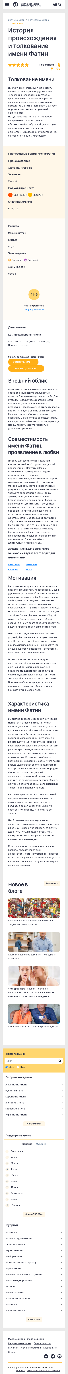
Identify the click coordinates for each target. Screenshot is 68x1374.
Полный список (34, 1123)
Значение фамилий (30, 1347)
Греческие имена (15, 1108)
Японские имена (14, 1102)
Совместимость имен (18, 1298)
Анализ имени (50, 1347)
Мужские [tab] (41, 1143)
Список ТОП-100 (33, 1214)
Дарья (12, 1175)
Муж (22, 1067)
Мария (12, 1163)
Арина (12, 1199)
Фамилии (11, 1232)
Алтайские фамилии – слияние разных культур (33, 1026)
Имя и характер (15, 1292)
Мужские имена (15, 1250)
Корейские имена (15, 1096)
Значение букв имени (25, 368)
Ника (29, 569)
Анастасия (14, 564)
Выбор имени (14, 1256)
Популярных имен (34, 309)
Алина (12, 1181)
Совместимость (22, 361)
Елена (12, 1169)
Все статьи (51, 883)
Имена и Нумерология (19, 1280)
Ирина (12, 1187)
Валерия (13, 569)
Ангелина (31, 564)
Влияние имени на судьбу (21, 1262)
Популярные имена (38, 20)
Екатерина (15, 1193)
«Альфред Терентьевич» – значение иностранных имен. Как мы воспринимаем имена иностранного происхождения (31, 992)
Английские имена (16, 1084)
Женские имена (15, 1244)
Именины (13, 1347)
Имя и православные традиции (24, 1274)
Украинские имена (16, 1114)
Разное (10, 1286)
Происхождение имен (19, 1238)
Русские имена (14, 1090)
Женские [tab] (27, 1143)
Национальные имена (19, 1343)
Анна (12, 1157)
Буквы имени (13, 1268)
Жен (11, 1067)
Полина (13, 1205)
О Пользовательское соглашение (43, 1370)
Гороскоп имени (15, 1310)
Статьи (12, 1352)
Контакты (20, 1370)
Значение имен (16, 20)
